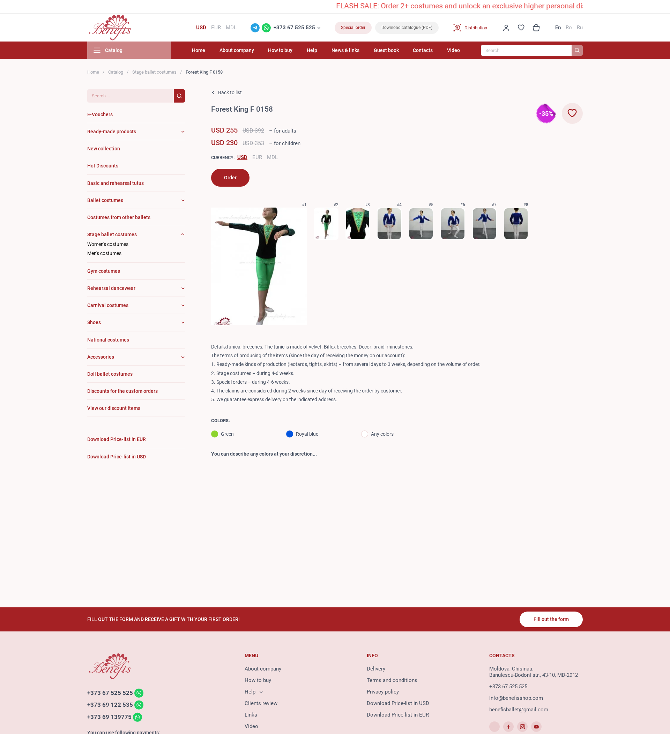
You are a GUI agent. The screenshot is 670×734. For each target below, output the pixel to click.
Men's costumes (104, 253)
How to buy (280, 50)
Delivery (376, 669)
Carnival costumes (107, 305)
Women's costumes (107, 244)
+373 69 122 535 (110, 705)
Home (198, 50)
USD (242, 157)
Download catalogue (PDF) (406, 27)
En (558, 27)
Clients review (261, 703)
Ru (580, 27)
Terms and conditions (392, 680)
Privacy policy (383, 692)
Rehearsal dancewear (111, 288)
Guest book (386, 50)
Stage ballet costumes (154, 72)
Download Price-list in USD (398, 703)
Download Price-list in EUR (398, 715)
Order (230, 177)
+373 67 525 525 (294, 27)
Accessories (100, 357)
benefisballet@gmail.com (518, 709)
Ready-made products (111, 131)
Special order (353, 27)
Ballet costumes (105, 200)
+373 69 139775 (109, 716)
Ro (569, 27)
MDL (272, 157)
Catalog (115, 72)
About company (236, 50)
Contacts (423, 50)
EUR (257, 157)
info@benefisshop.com (516, 698)
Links (251, 715)
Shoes (94, 322)
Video (453, 50)
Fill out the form (551, 619)
